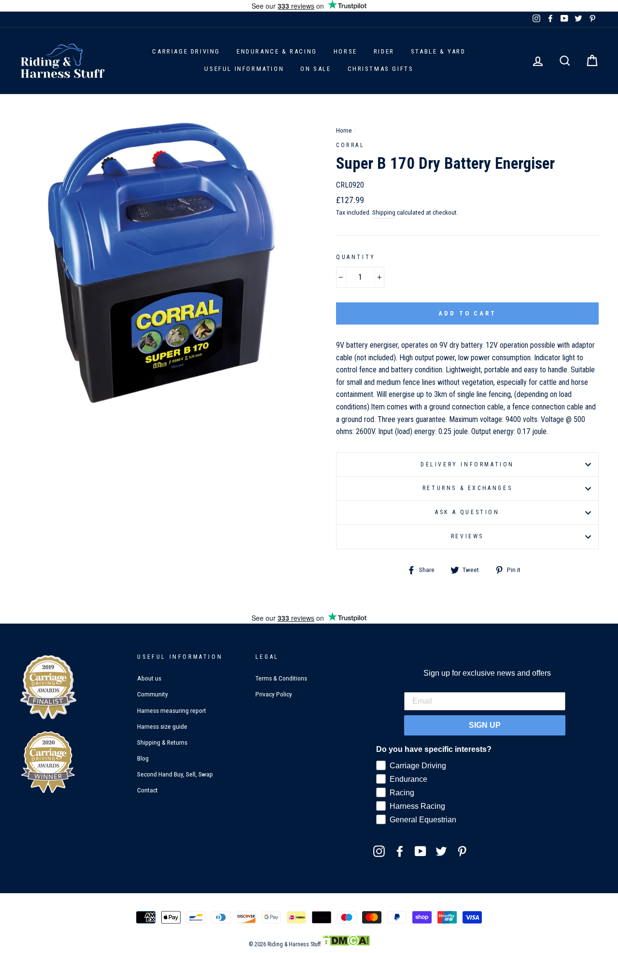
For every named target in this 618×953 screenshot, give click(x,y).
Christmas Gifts (381, 68)
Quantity (356, 257)
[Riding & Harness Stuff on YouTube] (420, 850)
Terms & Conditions (281, 678)
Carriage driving (186, 51)
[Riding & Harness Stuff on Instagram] (379, 850)
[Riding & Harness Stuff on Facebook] (400, 850)
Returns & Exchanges (467, 488)
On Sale (315, 68)
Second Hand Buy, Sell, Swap (175, 774)
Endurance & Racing (277, 51)
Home (344, 130)
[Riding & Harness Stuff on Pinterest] (462, 850)
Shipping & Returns (162, 742)
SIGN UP (485, 725)
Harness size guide (162, 726)
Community (152, 694)
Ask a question (467, 512)
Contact (147, 790)
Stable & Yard (438, 51)
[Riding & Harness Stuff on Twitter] (441, 850)
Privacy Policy (273, 694)
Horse (345, 51)
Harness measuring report (171, 710)
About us (149, 678)
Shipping (383, 212)
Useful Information (244, 68)
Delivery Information (467, 464)
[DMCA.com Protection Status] (346, 944)
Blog (143, 758)
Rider (384, 51)
